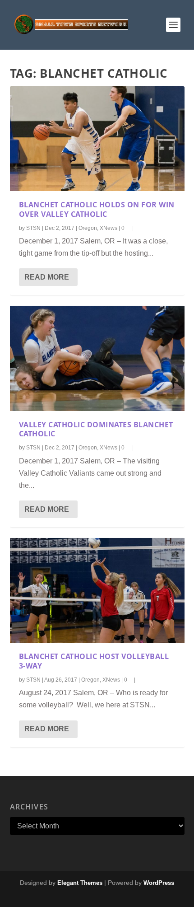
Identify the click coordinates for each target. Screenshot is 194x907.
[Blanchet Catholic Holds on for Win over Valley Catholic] (97, 138)
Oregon (88, 228)
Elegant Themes (79, 882)
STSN (33, 228)
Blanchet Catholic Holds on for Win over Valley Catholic (97, 209)
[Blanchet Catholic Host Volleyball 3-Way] (97, 590)
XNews (108, 228)
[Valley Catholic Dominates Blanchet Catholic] (97, 358)
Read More (46, 277)
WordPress (158, 882)
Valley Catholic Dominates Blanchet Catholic (96, 429)
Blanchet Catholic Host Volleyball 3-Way (94, 661)
